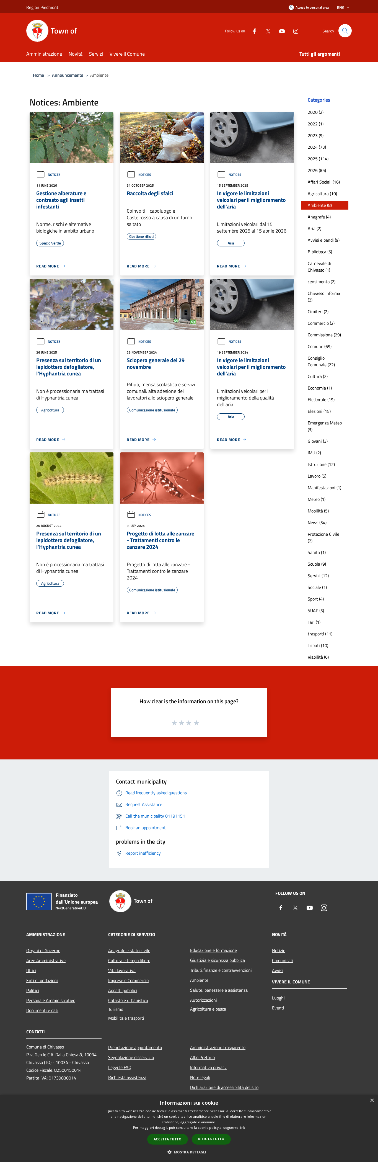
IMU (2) (314, 452)
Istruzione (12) (321, 464)
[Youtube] (279, 30)
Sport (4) (316, 599)
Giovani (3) (318, 441)
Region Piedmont (42, 7)
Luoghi (278, 997)
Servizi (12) (318, 575)
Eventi (278, 1007)
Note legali (200, 1077)
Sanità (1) (317, 552)
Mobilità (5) (318, 510)
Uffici (31, 970)
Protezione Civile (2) (323, 537)
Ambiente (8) (320, 205)
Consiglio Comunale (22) (321, 361)
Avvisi (277, 970)
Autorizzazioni (203, 1000)
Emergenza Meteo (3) (325, 426)
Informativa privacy (208, 1067)
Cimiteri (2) (318, 311)
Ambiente (199, 980)
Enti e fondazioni (42, 980)
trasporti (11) (320, 633)
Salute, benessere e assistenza (219, 990)
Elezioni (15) (319, 411)
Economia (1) (320, 388)
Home (38, 75)
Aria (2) (314, 228)
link (242, 1127)
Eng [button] (341, 7)
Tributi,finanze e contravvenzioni (221, 970)
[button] (189, 1152)
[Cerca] (345, 30)
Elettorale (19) (321, 399)
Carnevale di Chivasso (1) (319, 266)
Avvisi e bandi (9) (324, 240)
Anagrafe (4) (319, 216)
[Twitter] (265, 30)
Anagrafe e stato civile (129, 950)
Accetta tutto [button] (168, 1139)
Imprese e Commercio (128, 980)
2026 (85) (317, 170)
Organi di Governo (43, 950)
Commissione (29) (324, 334)
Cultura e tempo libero (129, 960)
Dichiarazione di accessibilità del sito (224, 1087)
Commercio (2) (321, 323)
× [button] (372, 1101)
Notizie (278, 950)
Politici (32, 990)
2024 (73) (317, 147)
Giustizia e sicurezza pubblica (217, 960)
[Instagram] (293, 30)
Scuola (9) (317, 564)
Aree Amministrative (46, 960)
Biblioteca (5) (320, 251)
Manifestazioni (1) (324, 487)
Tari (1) (314, 622)
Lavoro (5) (317, 476)
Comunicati (282, 960)
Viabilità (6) (318, 657)
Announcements (67, 75)
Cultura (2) (318, 376)
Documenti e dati (42, 1010)
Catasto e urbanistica (128, 1000)
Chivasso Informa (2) (324, 296)
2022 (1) (315, 123)
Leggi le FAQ (119, 1067)
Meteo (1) (316, 499)
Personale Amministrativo (50, 1000)
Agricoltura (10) (322, 193)
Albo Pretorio (202, 1057)
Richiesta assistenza (127, 1077)
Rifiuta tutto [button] (211, 1139)
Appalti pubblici (122, 990)
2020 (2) (315, 112)
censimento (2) (321, 281)
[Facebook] (252, 30)
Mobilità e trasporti (126, 1018)
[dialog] (189, 1128)
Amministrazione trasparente (217, 1047)
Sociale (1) (317, 587)
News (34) (317, 522)
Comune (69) (320, 346)
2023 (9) (315, 135)
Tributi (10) (318, 645)
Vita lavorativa (122, 970)
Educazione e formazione (213, 950)
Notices (54, 174)
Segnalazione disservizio (131, 1057)
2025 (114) (318, 158)
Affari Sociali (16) (324, 182)
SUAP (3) (316, 610)
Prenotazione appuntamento (135, 1047)
